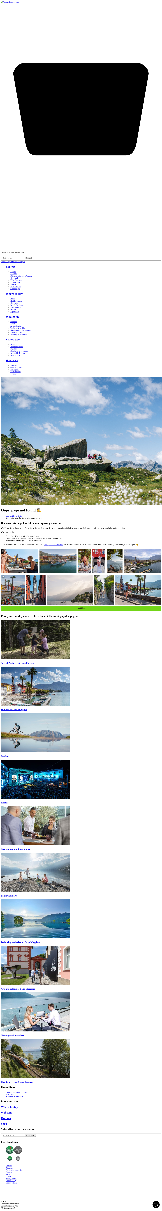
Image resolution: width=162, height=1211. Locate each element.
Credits (8, 1176)
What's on (12, 360)
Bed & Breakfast (16, 305)
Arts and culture (16, 326)
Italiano (4, 262)
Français (21, 262)
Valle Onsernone (16, 280)
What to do (12, 316)
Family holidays (16, 332)
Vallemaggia (15, 282)
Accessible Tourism (17, 353)
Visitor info (10, 1094)
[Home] (10, 2)
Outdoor (13, 322)
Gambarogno (15, 289)
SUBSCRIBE (30, 1135)
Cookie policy (11, 1181)
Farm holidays (15, 307)
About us (9, 1168)
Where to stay (14, 293)
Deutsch (15, 262)
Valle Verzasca (15, 287)
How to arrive (15, 355)
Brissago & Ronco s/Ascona (21, 276)
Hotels (12, 299)
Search (28, 258)
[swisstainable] (14, 1153)
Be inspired (14, 370)
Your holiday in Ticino (14, 516)
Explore (10, 266)
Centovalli (14, 278)
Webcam (13, 345)
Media (8, 1174)
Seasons (13, 365)
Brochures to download (19, 351)
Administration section (14, 1170)
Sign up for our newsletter (53, 545)
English (9, 262)
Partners (9, 1172)
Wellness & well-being (18, 328)
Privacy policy (11, 1179)
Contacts (9, 1166)
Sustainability (15, 372)
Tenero (13, 284)
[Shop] (81, 249)
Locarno (13, 274)
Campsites (14, 303)
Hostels (13, 309)
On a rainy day (16, 367)
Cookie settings (11, 1183)
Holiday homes (16, 301)
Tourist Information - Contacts (17, 1092)
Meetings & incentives (18, 334)
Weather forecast (16, 347)
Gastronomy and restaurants (20, 330)
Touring (13, 374)
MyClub (13, 349)
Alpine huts (14, 312)
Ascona (13, 272)
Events (13, 324)
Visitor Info (13, 339)
